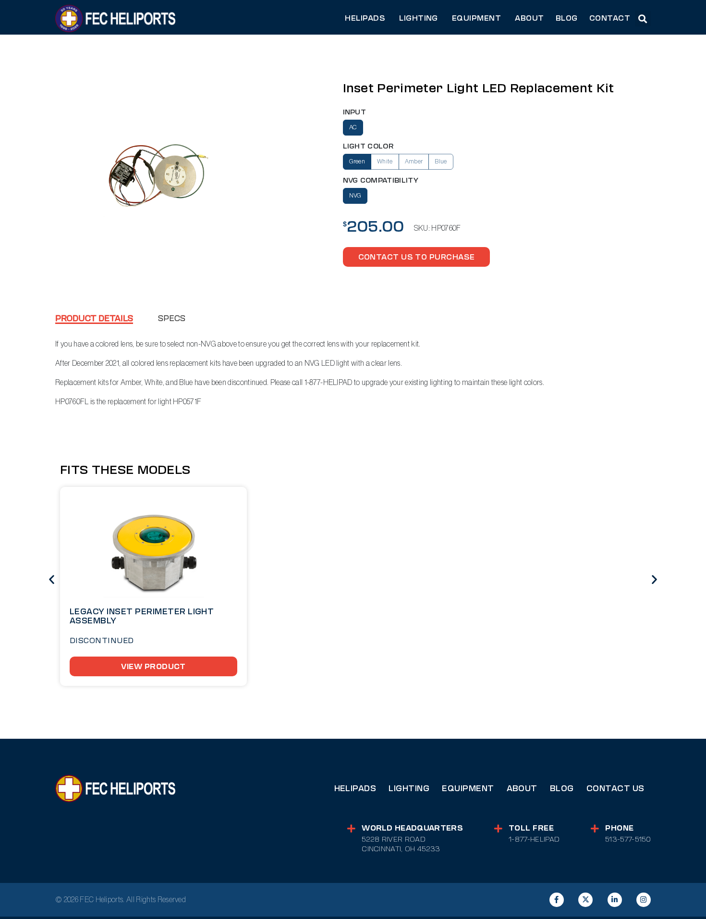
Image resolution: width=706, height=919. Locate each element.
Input (354, 112)
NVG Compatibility (380, 180)
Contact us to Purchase (416, 257)
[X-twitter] (585, 900)
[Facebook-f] (556, 900)
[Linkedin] (615, 900)
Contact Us (615, 788)
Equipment (468, 788)
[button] (643, 18)
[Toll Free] (498, 828)
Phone (619, 828)
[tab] (94, 319)
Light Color (368, 146)
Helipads (355, 788)
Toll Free (531, 828)
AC (353, 127)
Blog (562, 788)
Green (357, 161)
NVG (355, 196)
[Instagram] (643, 900)
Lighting (409, 788)
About (522, 788)
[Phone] (594, 828)
